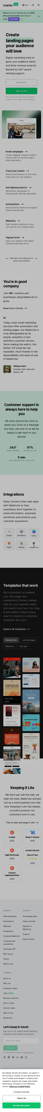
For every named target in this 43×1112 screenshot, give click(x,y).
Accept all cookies (21, 1105)
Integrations (8, 931)
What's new (8, 964)
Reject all (21, 1098)
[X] (9, 1057)
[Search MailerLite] (33, 5)
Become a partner (11, 998)
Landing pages (28, 640)
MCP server (8, 954)
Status (6, 959)
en (26, 5)
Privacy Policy (29, 1052)
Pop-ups (23, 646)
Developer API (9, 949)
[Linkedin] (17, 1057)
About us (7, 978)
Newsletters (11, 640)
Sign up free (21, 91)
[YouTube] (13, 1057)
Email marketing (9, 916)
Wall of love (8, 1013)
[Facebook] (4, 1057)
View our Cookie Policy (19, 1086)
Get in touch (8, 1003)
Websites (9, 646)
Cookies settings (21, 1092)
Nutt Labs (26, 369)
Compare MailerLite (11, 936)
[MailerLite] (10, 5)
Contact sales (9, 1008)
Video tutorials (29, 921)
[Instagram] (22, 1057)
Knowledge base (30, 916)
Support (26, 934)
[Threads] (26, 1057)
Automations (8, 921)
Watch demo (21, 82)
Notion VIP (18, 372)
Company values (10, 988)
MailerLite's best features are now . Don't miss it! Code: (19, 16)
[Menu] (38, 5)
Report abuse (29, 939)
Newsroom (7, 1018)
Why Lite (7, 983)
